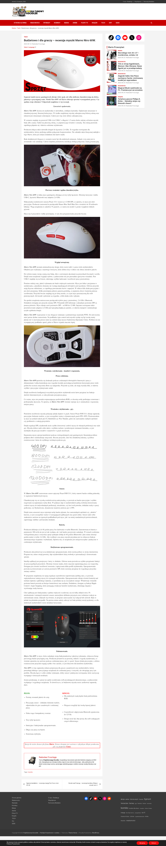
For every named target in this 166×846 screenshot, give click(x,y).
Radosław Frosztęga (38, 44)
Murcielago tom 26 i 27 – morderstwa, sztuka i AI (128, 54)
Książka (120, 96)
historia (140, 803)
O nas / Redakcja (127, 1)
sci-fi (143, 813)
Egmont (147, 799)
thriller (146, 816)
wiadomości (130, 820)
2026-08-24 (121, 92)
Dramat (141, 799)
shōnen (132, 816)
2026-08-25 (121, 57)
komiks (124, 808)
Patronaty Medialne (149, 1)
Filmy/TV (84, 23)
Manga (120, 50)
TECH (103, 23)
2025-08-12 (27, 44)
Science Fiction (125, 816)
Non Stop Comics (130, 812)
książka (142, 808)
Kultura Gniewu (148, 808)
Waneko (123, 820)
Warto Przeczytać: (116, 47)
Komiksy (57, 23)
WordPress (95, 833)
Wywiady (46, 23)
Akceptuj (142, 843)
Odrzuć (153, 843)
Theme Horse (72, 833)
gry (136, 803)
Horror (144, 803)
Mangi (66, 23)
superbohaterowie (139, 816)
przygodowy (138, 812)
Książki (94, 23)
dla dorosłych (134, 799)
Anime (75, 23)
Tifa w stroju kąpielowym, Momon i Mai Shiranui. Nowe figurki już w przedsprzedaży (130, 66)
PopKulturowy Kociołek (30, 833)
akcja (123, 799)
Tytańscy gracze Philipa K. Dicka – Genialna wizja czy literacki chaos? (129, 101)
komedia (149, 803)
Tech (26, 37)
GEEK (117, 23)
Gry (110, 23)
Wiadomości (35, 23)
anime (127, 799)
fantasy (131, 803)
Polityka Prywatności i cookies (49, 833)
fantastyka (124, 803)
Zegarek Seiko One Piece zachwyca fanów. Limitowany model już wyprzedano (130, 78)
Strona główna (20, 23)
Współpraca (137, 1)
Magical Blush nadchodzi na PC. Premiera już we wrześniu (130, 89)
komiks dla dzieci (134, 808)
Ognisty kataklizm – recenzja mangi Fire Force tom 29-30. (42, 784)
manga (123, 813)
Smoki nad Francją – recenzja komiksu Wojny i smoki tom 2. (83, 784)
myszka (30, 772)
